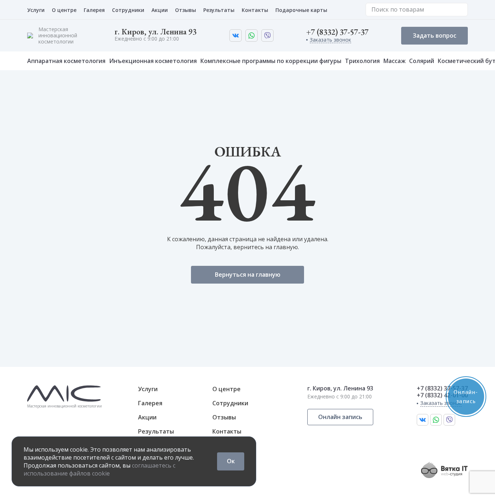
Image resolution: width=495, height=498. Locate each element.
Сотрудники (128, 10)
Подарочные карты (301, 10)
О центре (64, 10)
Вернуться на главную (247, 275)
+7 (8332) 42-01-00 (442, 395)
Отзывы (185, 10)
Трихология (362, 61)
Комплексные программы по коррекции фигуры (270, 61)
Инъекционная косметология (153, 61)
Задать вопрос (434, 35)
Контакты (255, 10)
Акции (159, 10)
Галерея (94, 10)
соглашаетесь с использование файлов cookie (99, 469)
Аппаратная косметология (66, 61)
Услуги (36, 10)
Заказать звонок (330, 40)
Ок (231, 461)
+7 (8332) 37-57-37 (337, 32)
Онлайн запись (340, 417)
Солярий (421, 61)
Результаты (218, 10)
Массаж (394, 61)
